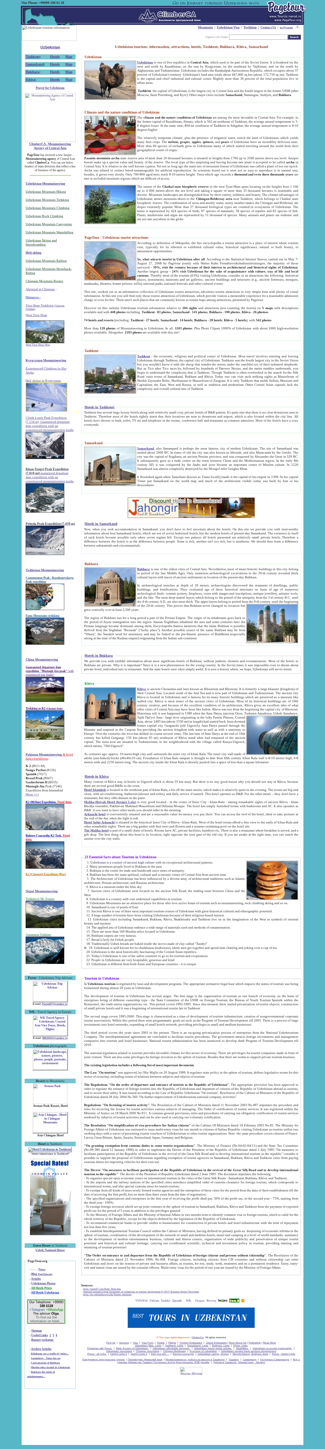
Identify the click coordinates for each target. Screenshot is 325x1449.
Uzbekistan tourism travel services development (248, 1351)
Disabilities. (242, 1348)
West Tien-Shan (36, 315)
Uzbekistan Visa (228, 27)
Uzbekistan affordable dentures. (171, 1348)
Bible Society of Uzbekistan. (132, 1348)
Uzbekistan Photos (43, 1283)
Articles (36, 1279)
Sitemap (36, 1330)
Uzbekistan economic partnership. (272, 1348)
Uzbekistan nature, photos (213, 1353)
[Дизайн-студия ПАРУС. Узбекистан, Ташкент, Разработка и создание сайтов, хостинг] (177, 1301)
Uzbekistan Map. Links (148, 1345)
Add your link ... (160, 1353)
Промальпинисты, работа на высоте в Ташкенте (195, 1359)
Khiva (30, 80)
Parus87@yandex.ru (55, 1003)
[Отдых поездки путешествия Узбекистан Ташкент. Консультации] (200, 1301)
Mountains (205, 27)
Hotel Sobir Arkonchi (99, 822)
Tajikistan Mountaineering (45, 570)
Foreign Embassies (191, 1342)
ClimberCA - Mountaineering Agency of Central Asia (50, 146)
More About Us (237, 1342)
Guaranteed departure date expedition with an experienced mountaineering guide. (50, 477)
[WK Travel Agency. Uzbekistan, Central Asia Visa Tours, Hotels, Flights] (50, 1035)
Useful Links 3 (139, 1353)
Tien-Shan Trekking (45, 307)
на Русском (286, 27)
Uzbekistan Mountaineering (45, 183)
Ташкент (234, 1359)
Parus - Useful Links (283, 1353)
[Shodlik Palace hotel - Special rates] (50, 1234)
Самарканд (249, 1359)
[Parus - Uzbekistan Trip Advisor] (50, 1000)
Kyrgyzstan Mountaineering (46, 360)
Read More (269, 1342)
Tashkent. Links (174, 1345)
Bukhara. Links (221, 1345)
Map (68, 57)
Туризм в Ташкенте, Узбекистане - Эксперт (239, 1362)
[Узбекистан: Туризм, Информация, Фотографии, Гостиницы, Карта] (154, 1301)
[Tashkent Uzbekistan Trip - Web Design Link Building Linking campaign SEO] (166, 1301)
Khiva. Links (240, 1345)
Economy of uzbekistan (203, 1351)
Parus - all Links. (97, 1353)
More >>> (32, 794)
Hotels (55, 57)
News (41, 1269)
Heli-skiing (33, 252)
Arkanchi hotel (95, 814)
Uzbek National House (50, 1250)
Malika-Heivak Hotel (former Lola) (110, 802)
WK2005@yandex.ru (55, 1038)
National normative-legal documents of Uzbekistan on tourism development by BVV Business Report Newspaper (141, 1291)
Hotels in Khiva (97, 776)
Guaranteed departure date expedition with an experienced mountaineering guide (50, 426)
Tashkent (33, 57)
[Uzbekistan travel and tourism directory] (142, 1301)
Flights (172, 1342)
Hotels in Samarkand (101, 524)
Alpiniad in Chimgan (40, 289)
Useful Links (39, 1335)
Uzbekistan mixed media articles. (213, 1348)
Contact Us (268, 27)
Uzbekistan (50, 47)
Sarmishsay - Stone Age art (45, 1358)
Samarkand (35, 64)
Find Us (110, 1342)
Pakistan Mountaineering (44, 754)
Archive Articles (41, 1349)
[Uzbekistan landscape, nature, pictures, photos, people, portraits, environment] (50, 1069)
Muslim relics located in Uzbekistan (50, 1367)
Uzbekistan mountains (119, 1351)
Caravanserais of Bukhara (45, 1362)
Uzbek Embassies (216, 1342)
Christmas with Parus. (99, 1348)
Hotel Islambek (95, 790)
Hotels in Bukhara (99, 656)
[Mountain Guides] (243, 1301)
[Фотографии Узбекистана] (211, 1301)
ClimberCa (198, 1337)
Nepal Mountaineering (42, 891)
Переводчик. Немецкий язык (145, 1359)
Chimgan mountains (147, 1351)
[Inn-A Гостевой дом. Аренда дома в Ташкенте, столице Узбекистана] (234, 1301)
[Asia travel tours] (223, 1301)
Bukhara (32, 72)
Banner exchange (42, 1340)
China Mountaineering (42, 659)
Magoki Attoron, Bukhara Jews (250, 1353)
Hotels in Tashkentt (100, 407)
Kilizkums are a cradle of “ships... (50, 1353)
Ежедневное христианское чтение (104, 1359)
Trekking (250, 27)
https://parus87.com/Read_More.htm (102, 1288)
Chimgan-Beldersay (174, 1351)
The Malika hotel (96, 830)
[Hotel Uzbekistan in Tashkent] (50, 1149)
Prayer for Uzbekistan (50, 88)
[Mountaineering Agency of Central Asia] (50, 141)
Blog (41, 1274)
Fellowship (255, 1342)
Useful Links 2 (118, 1353)
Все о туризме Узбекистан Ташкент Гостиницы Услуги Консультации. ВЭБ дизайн (208, 1361)
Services (124, 1342)
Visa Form (147, 1342)
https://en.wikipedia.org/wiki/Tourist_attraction (107, 1294)
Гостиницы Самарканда (274, 1359)
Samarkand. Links (197, 1345)
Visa (135, 1342)
